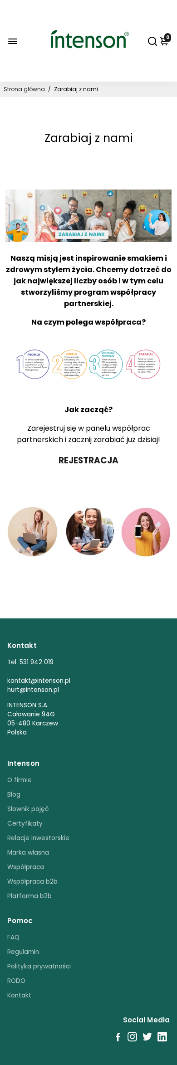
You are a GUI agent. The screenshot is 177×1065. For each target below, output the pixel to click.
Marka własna (28, 852)
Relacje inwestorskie (38, 838)
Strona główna (24, 89)
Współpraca (25, 867)
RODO (16, 981)
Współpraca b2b (32, 881)
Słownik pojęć (28, 809)
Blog (13, 794)
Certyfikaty (25, 823)
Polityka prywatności (39, 966)
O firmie (19, 780)
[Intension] (88, 68)
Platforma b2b (29, 896)
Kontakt (19, 995)
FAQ (13, 937)
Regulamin (23, 952)
